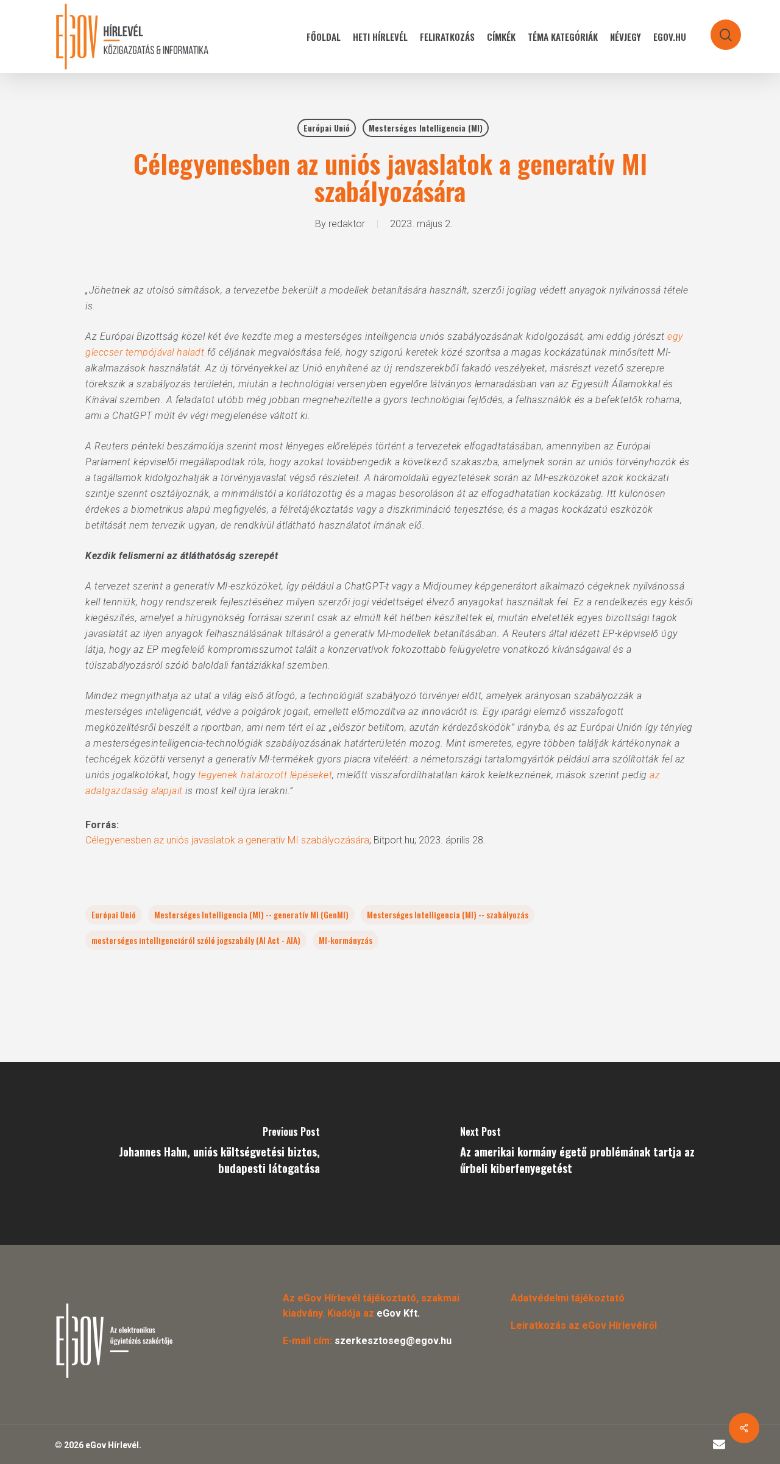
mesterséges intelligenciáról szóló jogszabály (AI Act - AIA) (195, 940)
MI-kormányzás (345, 940)
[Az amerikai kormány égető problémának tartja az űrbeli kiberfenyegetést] (585, 1153)
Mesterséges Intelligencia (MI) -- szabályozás (447, 914)
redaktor (346, 224)
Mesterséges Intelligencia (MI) (426, 127)
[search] (718, 29)
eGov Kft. (398, 1313)
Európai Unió (326, 127)
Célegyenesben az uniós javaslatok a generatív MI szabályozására (227, 840)
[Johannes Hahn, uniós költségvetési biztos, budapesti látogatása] (195, 1153)
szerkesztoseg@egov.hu (393, 1340)
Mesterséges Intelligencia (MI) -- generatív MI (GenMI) (251, 914)
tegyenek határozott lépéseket (265, 775)
